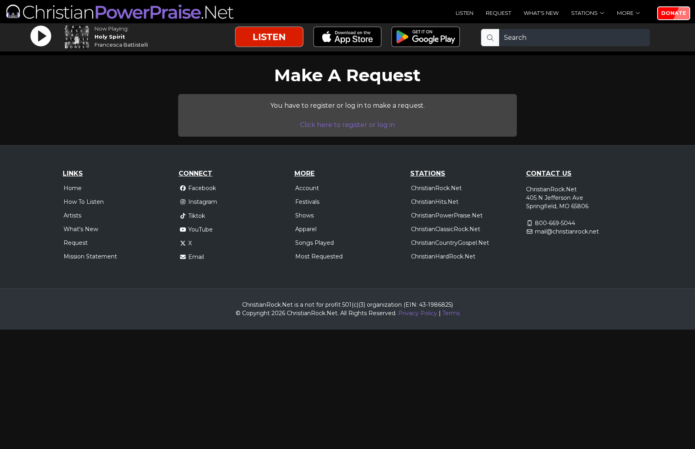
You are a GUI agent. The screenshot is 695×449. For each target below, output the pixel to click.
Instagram (202, 202)
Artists (72, 215)
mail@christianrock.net (567, 231)
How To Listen (84, 202)
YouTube (200, 229)
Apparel (306, 229)
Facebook (202, 188)
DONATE (673, 13)
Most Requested (319, 256)
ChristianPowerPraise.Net (447, 215)
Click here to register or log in (347, 125)
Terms (451, 313)
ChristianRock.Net (436, 188)
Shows (304, 215)
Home (73, 188)
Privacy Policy (417, 313)
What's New (541, 13)
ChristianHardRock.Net (443, 256)
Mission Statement (90, 256)
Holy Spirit (110, 36)
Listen (464, 13)
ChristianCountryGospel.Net (450, 243)
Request (498, 13)
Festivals (307, 202)
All (343, 313)
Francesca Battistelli (121, 44)
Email (196, 257)
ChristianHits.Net (435, 202)
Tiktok (196, 216)
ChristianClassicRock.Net (445, 229)
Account (307, 188)
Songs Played (314, 243)
